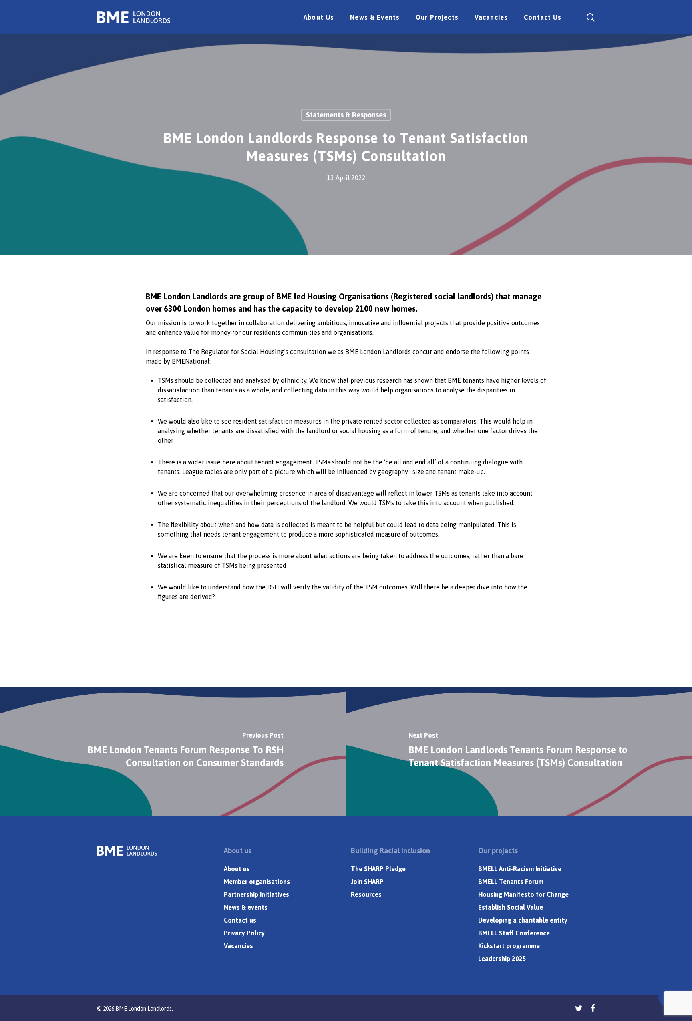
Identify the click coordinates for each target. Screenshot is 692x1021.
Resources (366, 894)
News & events (246, 907)
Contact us (240, 920)
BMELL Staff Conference (514, 933)
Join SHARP (367, 881)
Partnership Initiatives (256, 894)
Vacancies (238, 945)
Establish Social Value (510, 907)
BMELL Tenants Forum (510, 881)
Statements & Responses (346, 115)
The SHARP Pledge (378, 868)
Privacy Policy (244, 933)
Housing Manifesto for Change (523, 894)
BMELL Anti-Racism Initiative (519, 868)
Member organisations (257, 881)
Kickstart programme (509, 945)
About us (237, 868)
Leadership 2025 (502, 958)
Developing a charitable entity (522, 920)
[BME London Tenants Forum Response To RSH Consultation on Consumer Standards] (173, 751)
